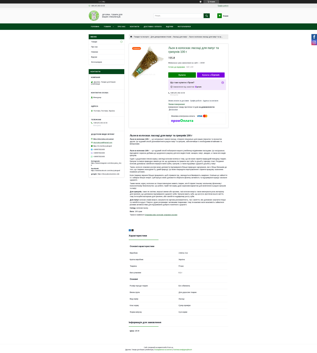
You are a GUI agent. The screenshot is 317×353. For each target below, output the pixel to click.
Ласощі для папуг (180, 37)
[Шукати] (207, 15)
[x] (132, 231)
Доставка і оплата (153, 26)
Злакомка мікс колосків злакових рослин (161, 215)
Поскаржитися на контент (163, 350)
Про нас (121, 26)
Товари (107, 26)
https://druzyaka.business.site (108, 174)
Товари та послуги (141, 37)
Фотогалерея (184, 26)
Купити (182, 75)
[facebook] (130, 231)
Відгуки (169, 26)
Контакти (134, 26)
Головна (95, 26)
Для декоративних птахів (161, 37)
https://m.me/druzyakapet (102, 146)
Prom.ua (170, 347)
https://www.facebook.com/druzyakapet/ (105, 170)
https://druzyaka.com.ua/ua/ (103, 139)
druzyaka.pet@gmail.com (102, 142)
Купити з (206, 75)
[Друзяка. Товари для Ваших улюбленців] (94, 20)
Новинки (94, 52)
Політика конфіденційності (182, 350)
